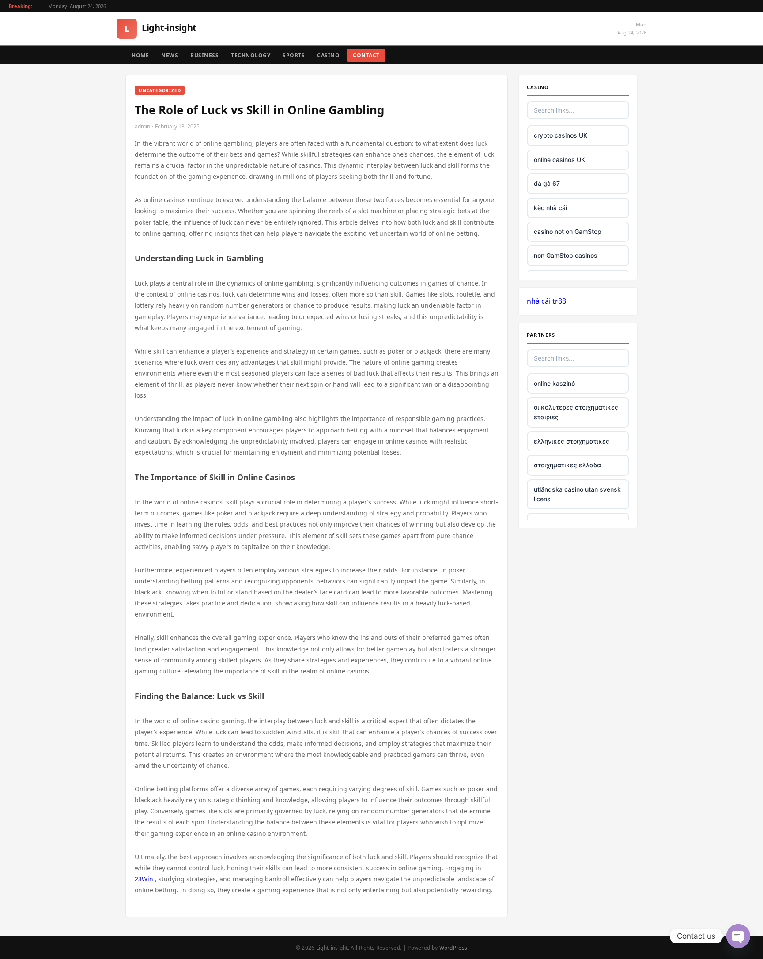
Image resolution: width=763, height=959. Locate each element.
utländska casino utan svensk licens (577, 494)
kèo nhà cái (550, 207)
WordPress (453, 947)
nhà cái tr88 (546, 301)
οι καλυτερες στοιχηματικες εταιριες (576, 412)
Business (204, 55)
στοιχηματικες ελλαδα (567, 465)
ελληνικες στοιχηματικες (571, 441)
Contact (366, 55)
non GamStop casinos (565, 255)
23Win (144, 879)
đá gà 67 (547, 183)
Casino (328, 55)
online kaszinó (554, 383)
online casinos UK (559, 159)
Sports (294, 55)
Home (140, 55)
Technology (250, 55)
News (169, 55)
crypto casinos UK (560, 135)
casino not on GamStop (567, 231)
